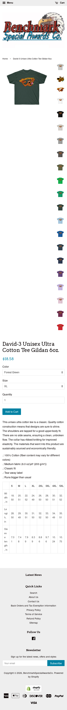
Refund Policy (34, 618)
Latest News (34, 574)
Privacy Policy (34, 609)
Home (5, 58)
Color (5, 366)
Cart (62, 2)
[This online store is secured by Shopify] (33, 691)
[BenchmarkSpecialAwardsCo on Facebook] (33, 639)
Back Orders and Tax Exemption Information (33, 605)
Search (33, 592)
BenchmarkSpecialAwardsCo (38, 672)
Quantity (7, 394)
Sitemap (33, 622)
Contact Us (33, 601)
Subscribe (56, 663)
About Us (33, 597)
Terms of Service (33, 614)
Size (5, 380)
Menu (9, 2)
